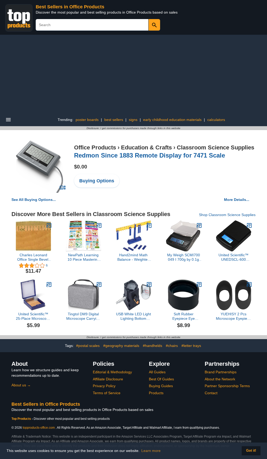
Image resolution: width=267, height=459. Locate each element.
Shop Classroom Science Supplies (227, 215)
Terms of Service (106, 393)
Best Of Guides (161, 379)
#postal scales (88, 346)
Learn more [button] (151, 451)
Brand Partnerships (220, 372)
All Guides (157, 372)
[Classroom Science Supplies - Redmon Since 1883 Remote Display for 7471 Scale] (39, 166)
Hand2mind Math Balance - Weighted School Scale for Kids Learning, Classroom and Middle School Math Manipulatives (133, 257)
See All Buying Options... (33, 199)
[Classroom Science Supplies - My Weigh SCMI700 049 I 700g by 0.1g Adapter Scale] (199, 225)
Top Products (21, 419)
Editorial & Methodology (112, 372)
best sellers (113, 120)
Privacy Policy (104, 386)
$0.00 (80, 167)
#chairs (172, 346)
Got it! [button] (251, 450)
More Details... (236, 199)
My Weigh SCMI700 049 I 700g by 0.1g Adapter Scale (183, 257)
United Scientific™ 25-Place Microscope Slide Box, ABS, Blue (33, 316)
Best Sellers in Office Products (70, 6)
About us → (21, 385)
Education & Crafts (146, 147)
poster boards (87, 120)
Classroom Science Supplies (215, 147)
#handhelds (152, 346)
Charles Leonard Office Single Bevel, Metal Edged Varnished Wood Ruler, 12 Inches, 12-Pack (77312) (33, 257)
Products (156, 393)
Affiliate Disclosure (108, 379)
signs (133, 120)
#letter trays (191, 346)
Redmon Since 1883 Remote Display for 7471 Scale (149, 155)
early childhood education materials (172, 120)
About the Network (220, 379)
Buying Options (96, 180)
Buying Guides (161, 386)
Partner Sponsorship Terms (227, 386)
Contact (211, 393)
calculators (216, 120)
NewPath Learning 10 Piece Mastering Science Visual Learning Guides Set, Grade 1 (83, 257)
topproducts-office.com (39, 427)
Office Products (95, 147)
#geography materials (121, 346)
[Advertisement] (133, 74)
